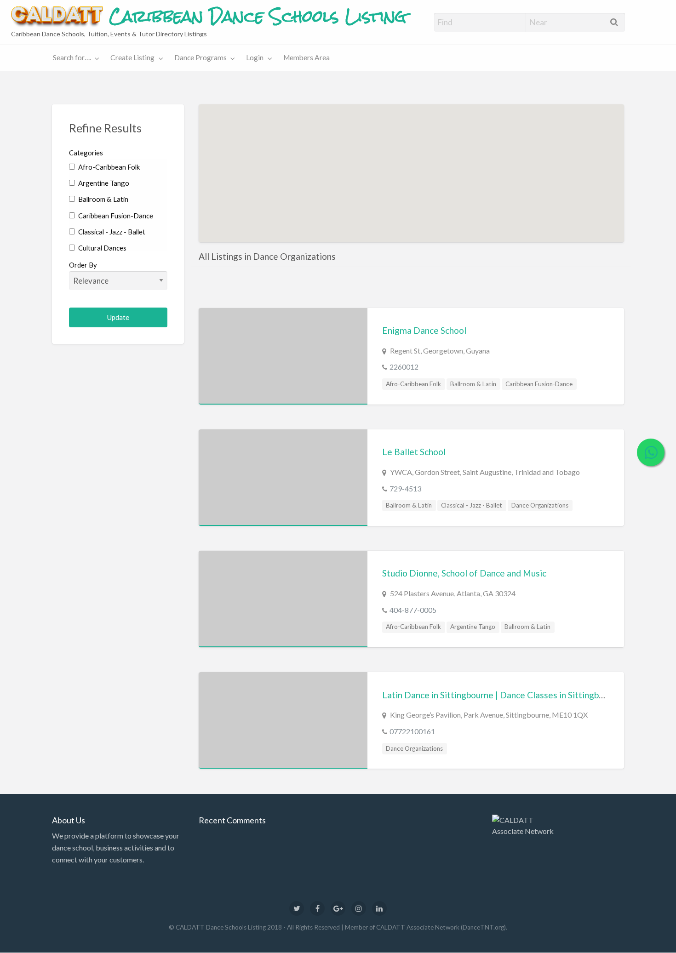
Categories (86, 152)
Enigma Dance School (424, 330)
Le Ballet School (414, 451)
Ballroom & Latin (102, 199)
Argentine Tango (103, 183)
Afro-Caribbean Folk (108, 167)
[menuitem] (74, 58)
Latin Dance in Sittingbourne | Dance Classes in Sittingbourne (501, 695)
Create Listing (132, 57)
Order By (83, 265)
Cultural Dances (101, 248)
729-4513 (405, 488)
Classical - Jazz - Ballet (111, 232)
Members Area (306, 57)
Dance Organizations (539, 505)
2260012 (404, 366)
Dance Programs (200, 57)
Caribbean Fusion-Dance (115, 215)
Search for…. (72, 57)
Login (255, 57)
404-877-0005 (413, 609)
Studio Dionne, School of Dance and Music (464, 573)
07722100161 (412, 731)
